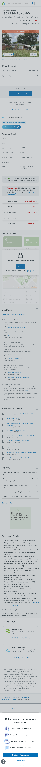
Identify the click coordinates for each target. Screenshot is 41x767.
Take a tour (20, 760)
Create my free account (20, 755)
